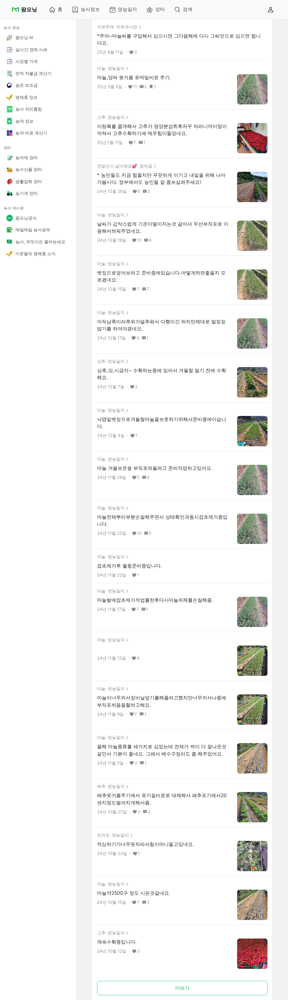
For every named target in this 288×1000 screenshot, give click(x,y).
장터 (160, 9)
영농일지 (127, 9)
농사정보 (90, 9)
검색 (187, 9)
